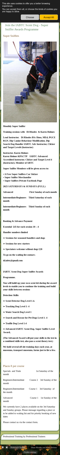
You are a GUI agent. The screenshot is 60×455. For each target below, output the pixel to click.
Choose (30, 17)
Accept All (49, 17)
